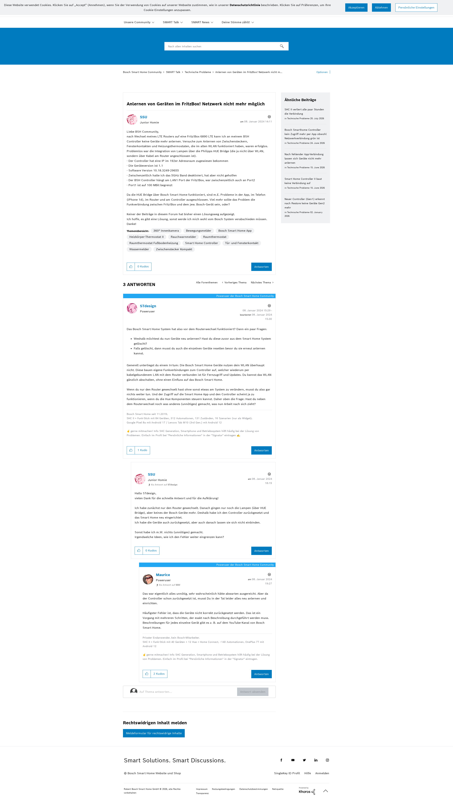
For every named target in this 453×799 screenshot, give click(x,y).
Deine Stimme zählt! (236, 22)
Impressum (202, 789)
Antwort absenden (252, 692)
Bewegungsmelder (198, 231)
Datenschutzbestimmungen (253, 789)
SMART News (200, 22)
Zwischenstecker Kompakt (174, 249)
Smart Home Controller (201, 243)
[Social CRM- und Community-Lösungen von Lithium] (307, 790)
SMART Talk (171, 22)
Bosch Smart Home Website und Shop (154, 773)
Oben (325, 791)
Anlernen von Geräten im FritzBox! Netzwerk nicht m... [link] (248, 72)
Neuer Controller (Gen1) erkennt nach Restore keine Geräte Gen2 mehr (305, 203)
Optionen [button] (322, 72)
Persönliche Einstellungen (416, 7)
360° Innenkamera (166, 231)
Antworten (261, 267)
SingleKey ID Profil (287, 773)
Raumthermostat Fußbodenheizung (153, 243)
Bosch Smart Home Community (142, 72)
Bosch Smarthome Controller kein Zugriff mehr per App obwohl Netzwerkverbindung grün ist (305, 134)
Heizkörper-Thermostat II (146, 237)
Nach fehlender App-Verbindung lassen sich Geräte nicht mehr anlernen (304, 158)
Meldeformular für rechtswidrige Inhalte (154, 733)
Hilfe (307, 773)
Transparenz (202, 793)
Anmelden (322, 773)
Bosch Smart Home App (235, 231)
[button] (356, 7)
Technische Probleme (198, 72)
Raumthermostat (214, 237)
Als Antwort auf (164, 484)
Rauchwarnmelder (183, 237)
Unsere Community (137, 22)
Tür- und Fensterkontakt (241, 243)
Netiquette (277, 789)
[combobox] (226, 46)
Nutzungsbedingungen (223, 789)
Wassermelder (139, 249)
